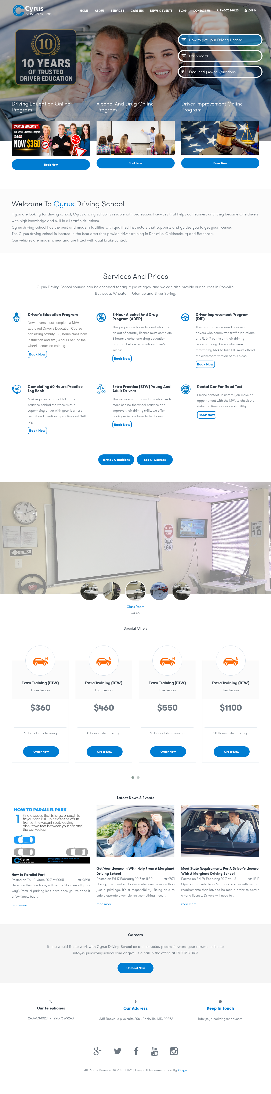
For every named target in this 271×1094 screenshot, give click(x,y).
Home (84, 10)
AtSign (182, 1070)
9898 (86, 879)
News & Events (161, 10)
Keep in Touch (220, 1008)
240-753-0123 (229, 10)
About (99, 10)
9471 (171, 878)
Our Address (135, 1008)
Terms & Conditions (116, 460)
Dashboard (196, 55)
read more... (20, 905)
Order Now (41, 752)
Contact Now (135, 968)
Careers (137, 10)
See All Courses (155, 460)
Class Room (135, 606)
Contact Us (202, 10)
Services (117, 10)
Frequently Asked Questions (210, 71)
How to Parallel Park (29, 874)
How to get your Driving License (213, 39)
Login (251, 10)
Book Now (51, 165)
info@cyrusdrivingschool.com (97, 952)
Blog (183, 10)
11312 (255, 878)
